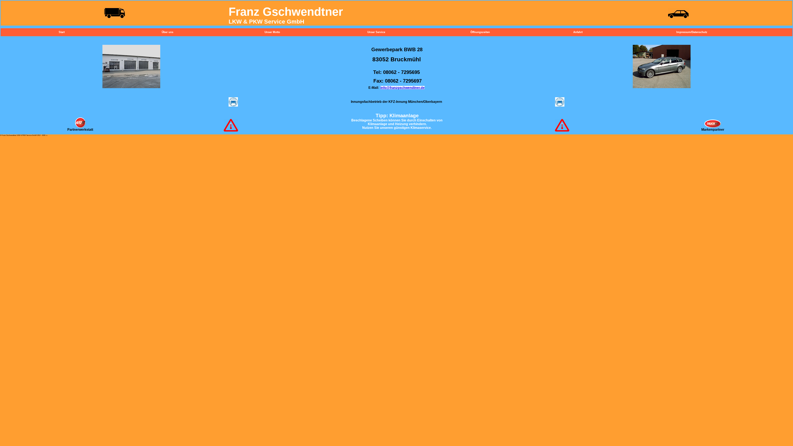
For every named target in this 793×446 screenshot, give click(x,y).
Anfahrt (575, 32)
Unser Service (369, 32)
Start (60, 32)
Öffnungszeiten (472, 32)
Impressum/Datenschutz (678, 32)
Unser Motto (266, 32)
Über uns (163, 32)
